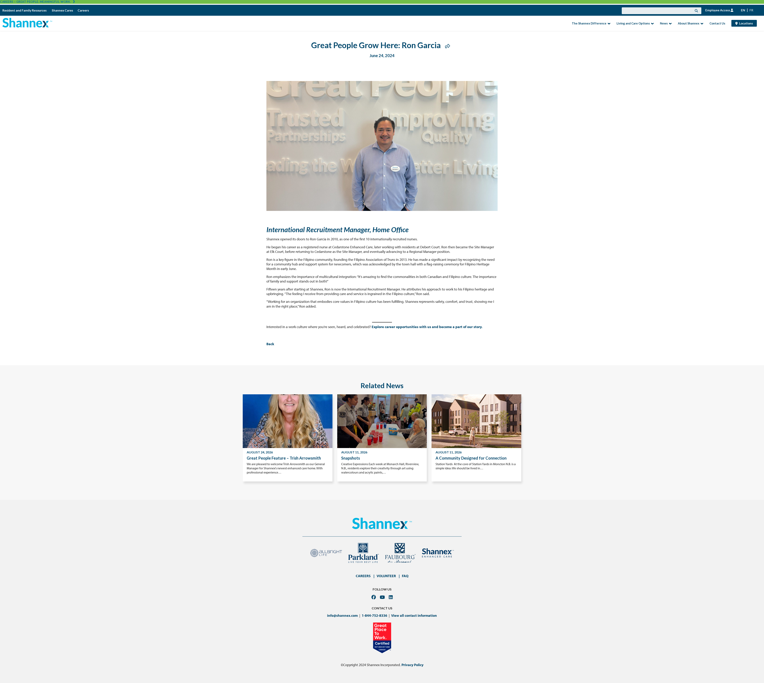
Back (270, 344)
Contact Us (717, 23)
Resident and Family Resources (24, 10)
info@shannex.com (342, 615)
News (662, 23)
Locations (746, 23)
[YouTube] (382, 597)
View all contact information (414, 615)
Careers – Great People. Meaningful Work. (35, 1)
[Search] (696, 11)
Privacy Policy (412, 665)
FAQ (405, 576)
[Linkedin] (391, 597)
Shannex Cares (62, 10)
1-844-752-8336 (374, 615)
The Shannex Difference (588, 23)
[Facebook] (373, 597)
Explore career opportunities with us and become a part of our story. (427, 326)
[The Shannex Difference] (608, 23)
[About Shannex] (701, 23)
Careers (83, 10)
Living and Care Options (632, 23)
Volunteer (386, 576)
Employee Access (718, 10)
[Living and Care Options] (651, 23)
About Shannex (687, 23)
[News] (669, 23)
